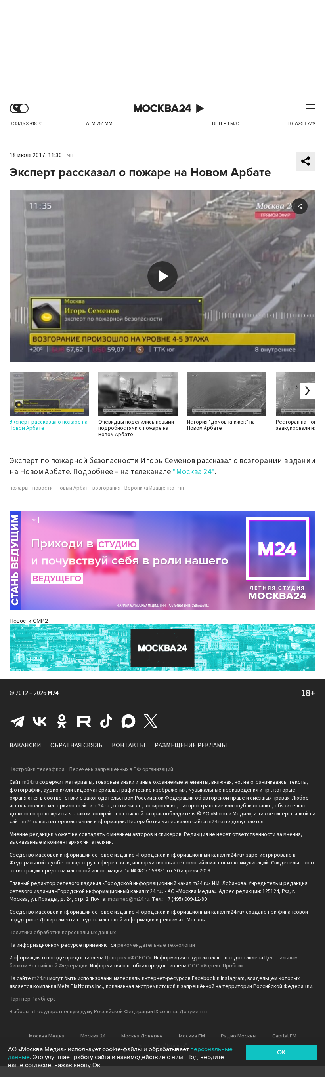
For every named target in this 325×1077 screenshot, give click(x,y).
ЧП (70, 156)
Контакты (128, 745)
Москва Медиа (47, 1036)
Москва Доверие (142, 1036)
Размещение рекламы (191, 745)
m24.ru (30, 782)
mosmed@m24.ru (128, 899)
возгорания (106, 488)
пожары (19, 488)
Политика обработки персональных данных (63, 932)
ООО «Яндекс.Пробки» (215, 966)
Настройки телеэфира (37, 769)
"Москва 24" (193, 471)
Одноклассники (62, 721)
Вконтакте (40, 721)
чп (181, 488)
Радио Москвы (238, 1036)
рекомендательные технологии (156, 945)
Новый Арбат (72, 488)
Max (128, 721)
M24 (53, 693)
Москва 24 (162, 108)
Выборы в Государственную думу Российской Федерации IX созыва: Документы (109, 1012)
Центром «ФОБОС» (128, 958)
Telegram (17, 721)
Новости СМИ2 (29, 620)
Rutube (84, 721)
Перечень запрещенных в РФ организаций (121, 769)
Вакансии (25, 745)
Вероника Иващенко (149, 488)
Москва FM (192, 1036)
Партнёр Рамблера (33, 999)
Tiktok (106, 721)
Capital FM (284, 1036)
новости (42, 488)
